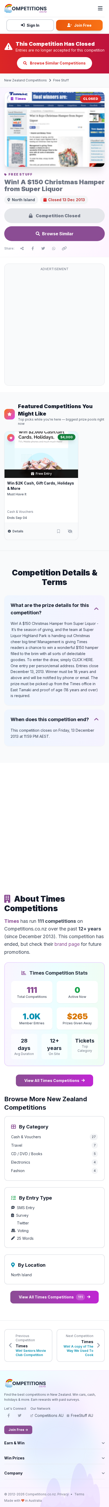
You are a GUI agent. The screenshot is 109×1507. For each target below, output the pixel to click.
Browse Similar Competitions (57, 63)
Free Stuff (61, 80)
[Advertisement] (54, 327)
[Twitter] (19, 1417)
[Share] (22, 248)
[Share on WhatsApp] (53, 248)
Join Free (83, 25)
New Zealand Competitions (25, 80)
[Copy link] (64, 248)
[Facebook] (8, 1417)
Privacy (63, 1494)
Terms (79, 1494)
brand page (67, 944)
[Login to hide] (70, 531)
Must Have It (16, 494)
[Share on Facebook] (32, 248)
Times (11, 921)
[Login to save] (58, 531)
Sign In (33, 25)
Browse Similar (58, 233)
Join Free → (18, 1430)
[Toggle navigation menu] (100, 8)
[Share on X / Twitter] (43, 248)
